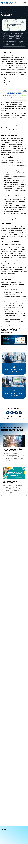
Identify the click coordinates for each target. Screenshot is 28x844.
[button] (8, 412)
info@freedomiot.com (6, 332)
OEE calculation (12, 138)
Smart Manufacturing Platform (9, 328)
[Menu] (24, 3)
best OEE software (18, 282)
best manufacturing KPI (15, 57)
